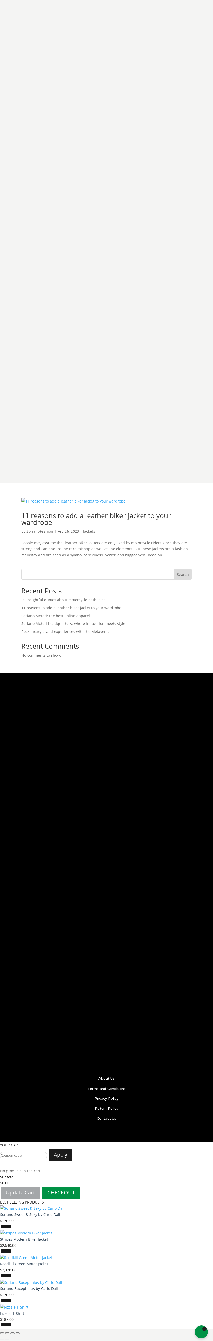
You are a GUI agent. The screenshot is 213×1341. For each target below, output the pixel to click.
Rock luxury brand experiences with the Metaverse (65, 631)
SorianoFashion (39, 531)
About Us (106, 1078)
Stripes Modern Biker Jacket (24, 1239)
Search (183, 574)
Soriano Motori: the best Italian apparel (55, 615)
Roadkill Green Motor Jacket (24, 1263)
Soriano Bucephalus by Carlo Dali (29, 1288)
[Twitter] (96, 1133)
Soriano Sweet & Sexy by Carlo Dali (30, 1214)
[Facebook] (85, 1133)
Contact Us (106, 1118)
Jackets (89, 531)
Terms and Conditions (107, 1088)
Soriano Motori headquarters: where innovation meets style (73, 623)
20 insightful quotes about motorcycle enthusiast (64, 599)
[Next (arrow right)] (7, 1339)
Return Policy (106, 1108)
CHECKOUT (61, 1192)
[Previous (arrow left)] (2, 1339)
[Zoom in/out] (18, 1333)
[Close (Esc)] (2, 1333)
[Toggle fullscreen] (12, 1333)
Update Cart (20, 1192)
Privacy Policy (106, 1098)
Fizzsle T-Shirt (12, 1313)
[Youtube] (117, 1133)
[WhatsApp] (128, 1133)
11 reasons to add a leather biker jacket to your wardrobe (96, 519)
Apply (60, 1154)
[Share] (7, 1333)
